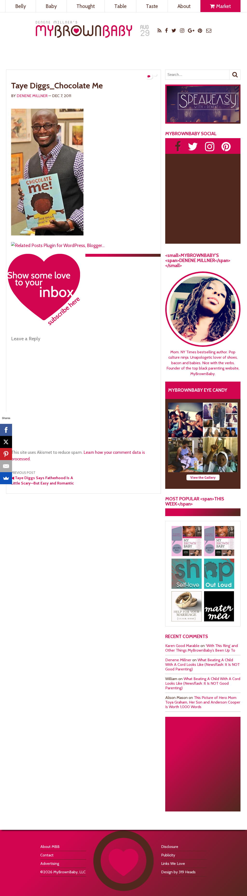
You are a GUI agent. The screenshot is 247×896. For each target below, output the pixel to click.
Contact (47, 855)
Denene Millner (32, 95)
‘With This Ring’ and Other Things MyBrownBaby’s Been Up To (201, 648)
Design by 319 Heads (178, 872)
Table (120, 6)
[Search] (234, 75)
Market (223, 6)
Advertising (49, 863)
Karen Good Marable (182, 645)
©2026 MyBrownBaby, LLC (63, 872)
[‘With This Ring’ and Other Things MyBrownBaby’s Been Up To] (220, 420)
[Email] (6, 466)
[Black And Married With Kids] (187, 606)
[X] (6, 442)
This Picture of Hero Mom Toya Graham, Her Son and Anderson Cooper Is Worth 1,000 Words (202, 702)
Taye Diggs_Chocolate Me (57, 85)
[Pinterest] (6, 454)
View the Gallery (203, 477)
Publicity (168, 855)
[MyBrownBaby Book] (187, 541)
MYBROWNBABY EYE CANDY (197, 390)
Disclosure (169, 846)
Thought (85, 6)
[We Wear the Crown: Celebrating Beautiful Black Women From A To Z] (185, 420)
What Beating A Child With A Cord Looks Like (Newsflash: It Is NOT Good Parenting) (202, 664)
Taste (152, 6)
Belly (20, 6)
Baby (51, 6)
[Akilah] (187, 574)
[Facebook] (6, 430)
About (184, 6)
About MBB (50, 846)
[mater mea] (219, 606)
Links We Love (173, 863)
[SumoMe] (6, 478)
